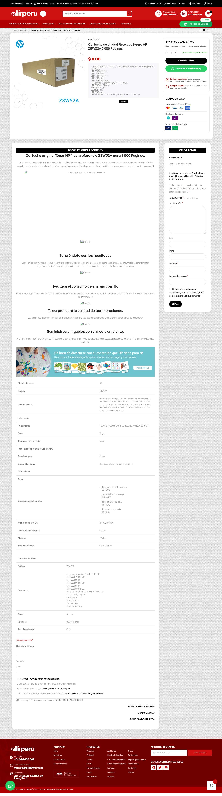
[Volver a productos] (204, 30)
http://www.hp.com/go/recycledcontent (85, 693)
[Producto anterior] (200, 30)
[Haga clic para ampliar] (18, 102)
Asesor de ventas (199, 23)
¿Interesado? (193, 12)
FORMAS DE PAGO (146, 713)
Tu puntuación (176, 198)
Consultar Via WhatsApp (188, 68)
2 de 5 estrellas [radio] (190, 198)
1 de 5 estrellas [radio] (188, 198)
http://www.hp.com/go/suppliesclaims (41, 679)
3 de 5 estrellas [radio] (192, 198)
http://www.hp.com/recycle (57, 688)
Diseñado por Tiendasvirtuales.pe (198, 790)
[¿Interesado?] (183, 13)
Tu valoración (176, 203)
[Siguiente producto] (207, 30)
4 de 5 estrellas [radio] (195, 198)
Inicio (15, 30)
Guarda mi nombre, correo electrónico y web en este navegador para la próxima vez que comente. (186, 292)
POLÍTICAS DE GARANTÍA (142, 719)
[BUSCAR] (129, 13)
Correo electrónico (178, 276)
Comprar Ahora (186, 60)
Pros (171, 238)
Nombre (173, 263)
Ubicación (196, 3)
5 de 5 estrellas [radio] (197, 198)
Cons (171, 251)
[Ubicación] (190, 3)
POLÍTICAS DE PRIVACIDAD (141, 706)
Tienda (23, 30)
